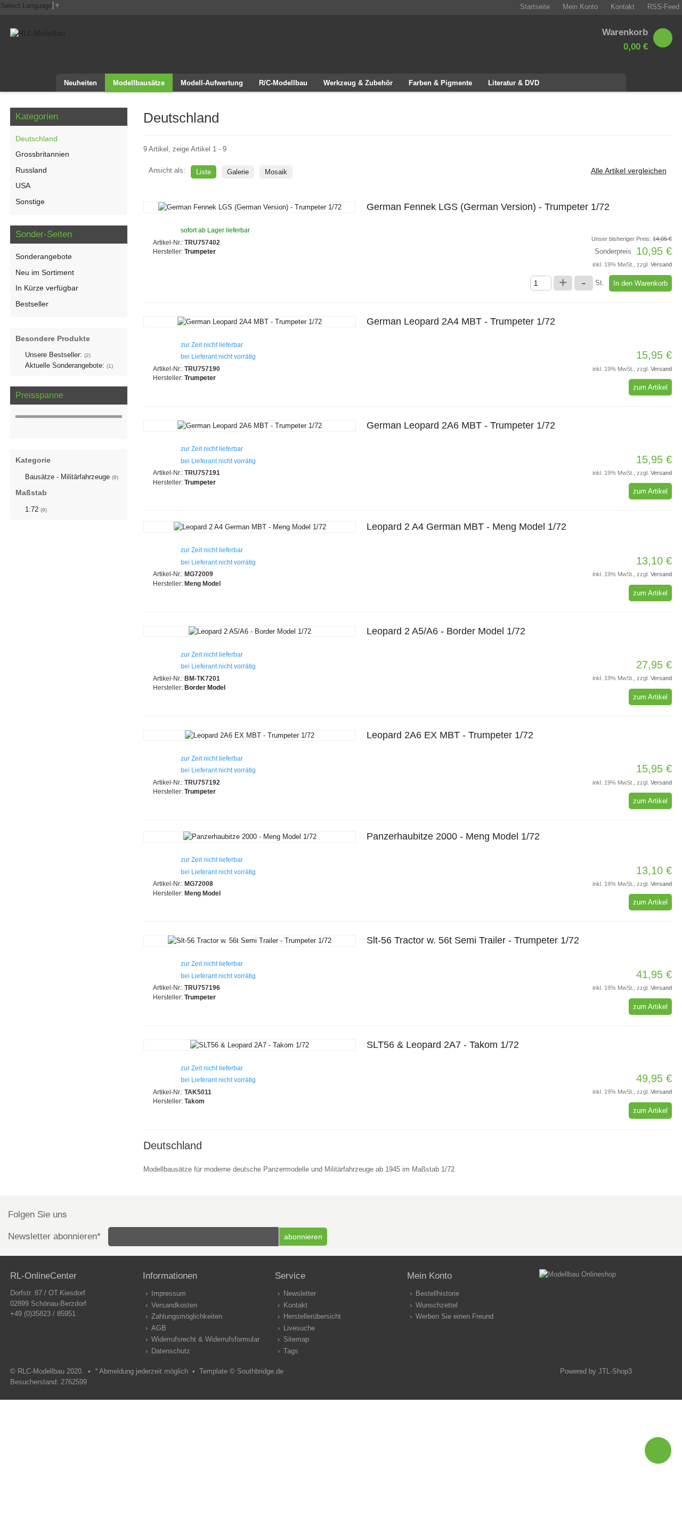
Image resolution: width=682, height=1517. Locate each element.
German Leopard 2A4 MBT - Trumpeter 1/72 (461, 321)
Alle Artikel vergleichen (629, 170)
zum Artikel (650, 387)
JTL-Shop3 (615, 1371)
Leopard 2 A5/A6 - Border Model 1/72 (446, 631)
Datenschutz (170, 1351)
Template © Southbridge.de (241, 1371)
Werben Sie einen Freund (454, 1316)
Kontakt (295, 1305)
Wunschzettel (437, 1305)
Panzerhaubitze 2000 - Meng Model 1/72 (453, 836)
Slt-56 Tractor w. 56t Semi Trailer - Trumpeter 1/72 (473, 940)
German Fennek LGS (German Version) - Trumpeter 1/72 (488, 206)
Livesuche (299, 1328)
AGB (158, 1328)
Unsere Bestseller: (58, 355)
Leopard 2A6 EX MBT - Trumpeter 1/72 (450, 735)
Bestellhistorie (437, 1293)
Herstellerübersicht (312, 1316)
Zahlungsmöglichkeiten (186, 1316)
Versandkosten (174, 1305)
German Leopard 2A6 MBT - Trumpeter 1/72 (461, 425)
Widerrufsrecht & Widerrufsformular (205, 1339)
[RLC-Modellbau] (38, 33)
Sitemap (296, 1339)
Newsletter (299, 1293)
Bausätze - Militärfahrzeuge (71, 477)
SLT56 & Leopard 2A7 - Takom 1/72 (443, 1044)
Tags (290, 1351)
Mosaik (276, 172)
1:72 (36, 509)
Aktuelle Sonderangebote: (69, 365)
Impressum (168, 1293)
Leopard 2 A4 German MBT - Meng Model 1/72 (466, 526)
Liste (203, 172)
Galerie (238, 172)
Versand (661, 264)
